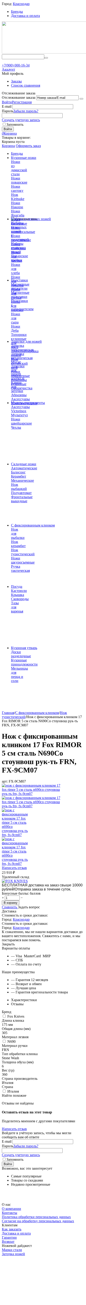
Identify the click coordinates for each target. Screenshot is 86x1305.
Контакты (9, 1213)
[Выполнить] (81, 98)
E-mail (6, 106)
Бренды (17, 11)
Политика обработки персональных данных (36, 1217)
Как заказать (11, 1229)
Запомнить (14, 124)
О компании (11, 1209)
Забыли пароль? (25, 111)
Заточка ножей (13, 1254)
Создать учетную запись (21, 120)
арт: (5, 781)
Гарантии (9, 1237)
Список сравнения (25, 85)
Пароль (7, 111)
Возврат (8, 1241)
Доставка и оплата (25, 16)
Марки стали (12, 1250)
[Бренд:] (15, 881)
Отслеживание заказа (18, 97)
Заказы (16, 81)
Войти (7, 102)
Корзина (8, 146)
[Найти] (46, 58)
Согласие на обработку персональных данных (38, 1221)
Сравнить (10, 907)
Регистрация (22, 102)
